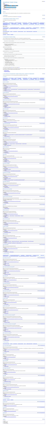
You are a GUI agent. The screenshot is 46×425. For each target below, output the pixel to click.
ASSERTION (4, 34)
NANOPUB (12, 34)
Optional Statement (13, 23)
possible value (42, 255)
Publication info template (7, 71)
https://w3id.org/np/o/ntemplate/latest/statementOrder (10, 394)
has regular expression (20, 31)
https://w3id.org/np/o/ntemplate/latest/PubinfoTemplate (10, 176)
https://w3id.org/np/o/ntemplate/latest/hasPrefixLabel (10, 364)
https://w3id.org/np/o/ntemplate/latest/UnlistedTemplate (10, 230)
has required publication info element (22, 89)
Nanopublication (6, 313)
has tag (25, 31)
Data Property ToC (43, 345)
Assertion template (6, 70)
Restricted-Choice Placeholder (6, 79)
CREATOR (8, 34)
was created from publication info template (24, 28)
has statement (6, 217)
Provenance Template (25, 23)
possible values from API (29, 31)
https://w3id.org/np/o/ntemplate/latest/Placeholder (10, 158)
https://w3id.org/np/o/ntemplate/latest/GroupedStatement (11, 96)
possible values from (5, 28)
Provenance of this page (6, 9)
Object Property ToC (43, 257)
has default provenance (7, 89)
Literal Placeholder (6, 129)
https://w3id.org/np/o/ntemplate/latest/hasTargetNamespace (11, 287)
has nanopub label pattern (6, 31)
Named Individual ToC (42, 401)
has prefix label (15, 31)
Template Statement (25, 79)
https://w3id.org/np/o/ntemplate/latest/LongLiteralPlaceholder (11, 127)
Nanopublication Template (6, 23)
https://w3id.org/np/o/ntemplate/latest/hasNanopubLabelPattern (11, 349)
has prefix (11, 31)
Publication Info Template (34, 23)
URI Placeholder (42, 79)
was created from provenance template (13, 28)
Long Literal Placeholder (7, 116)
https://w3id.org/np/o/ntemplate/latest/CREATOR (10, 411)
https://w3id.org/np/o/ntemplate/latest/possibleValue (10, 302)
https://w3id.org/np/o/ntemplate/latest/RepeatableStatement (11, 185)
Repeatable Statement (41, 23)
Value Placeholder (5, 24)
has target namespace (30, 89)
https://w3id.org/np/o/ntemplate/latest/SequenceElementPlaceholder (12, 201)
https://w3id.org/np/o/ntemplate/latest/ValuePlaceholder (11, 248)
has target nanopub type (37, 89)
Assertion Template (6, 143)
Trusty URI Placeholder (31, 79)
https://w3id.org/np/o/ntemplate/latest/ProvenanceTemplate (11, 167)
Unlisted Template (37, 79)
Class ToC (44, 81)
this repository (19, 16)
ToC (44, 18)
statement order (35, 31)
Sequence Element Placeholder (15, 79)
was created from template (33, 28)
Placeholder (19, 23)
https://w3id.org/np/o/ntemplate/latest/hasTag (9, 379)
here (12, 67)
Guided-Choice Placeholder (7, 241)
